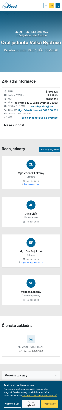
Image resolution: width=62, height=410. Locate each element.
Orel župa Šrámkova (36, 32)
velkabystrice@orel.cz (44, 106)
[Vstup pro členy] (57, 5)
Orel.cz (18, 32)
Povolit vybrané (31, 404)
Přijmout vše (50, 403)
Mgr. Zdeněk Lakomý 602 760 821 (38, 110)
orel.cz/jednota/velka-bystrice (40, 117)
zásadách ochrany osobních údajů (39, 395)
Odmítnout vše (12, 403)
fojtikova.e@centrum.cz (32, 262)
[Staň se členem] (51, 5)
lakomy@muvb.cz (32, 184)
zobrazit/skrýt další (49, 149)
